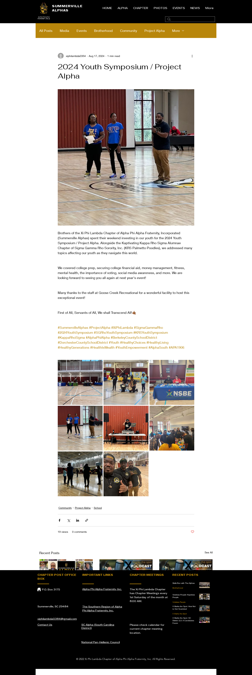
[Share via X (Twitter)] (68, 520)
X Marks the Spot (179, 614)
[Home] (39, 589)
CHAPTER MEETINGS (147, 575)
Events (82, 31)
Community (128, 31)
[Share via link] (86, 520)
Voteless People (178, 602)
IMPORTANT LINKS (97, 575)
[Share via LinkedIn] (77, 520)
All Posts (45, 31)
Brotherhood (103, 31)
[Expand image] (80, 382)
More (176, 31)
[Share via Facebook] (59, 520)
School (98, 507)
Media (64, 31)
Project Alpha (154, 31)
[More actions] (192, 56)
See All (209, 552)
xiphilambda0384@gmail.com (57, 619)
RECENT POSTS (185, 575)
